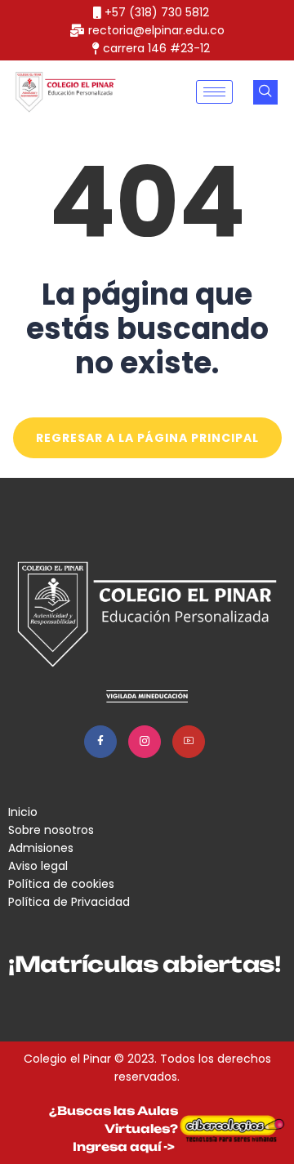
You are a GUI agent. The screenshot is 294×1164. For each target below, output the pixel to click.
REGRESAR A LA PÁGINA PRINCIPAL (147, 438)
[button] (265, 92)
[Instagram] (144, 741)
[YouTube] (188, 741)
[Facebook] (100, 741)
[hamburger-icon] (214, 92)
